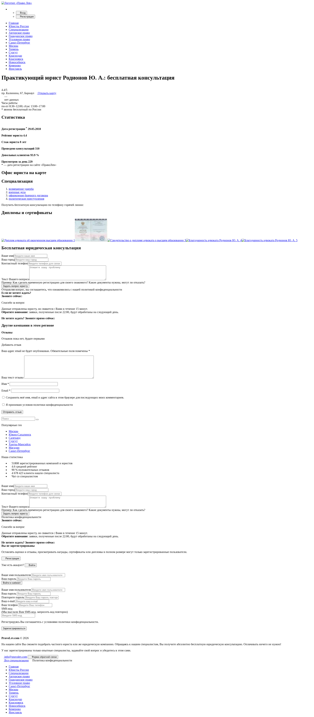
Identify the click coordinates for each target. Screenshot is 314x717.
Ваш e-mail (8, 601)
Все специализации (16, 660)
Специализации (19, 29)
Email (5, 390)
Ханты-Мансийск (20, 444)
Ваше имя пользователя (16, 575)
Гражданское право (21, 36)
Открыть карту (46, 93)
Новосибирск (17, 62)
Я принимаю (39, 404)
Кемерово (15, 65)
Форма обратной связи (44, 657)
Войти (31, 565)
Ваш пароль (8, 578)
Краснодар (15, 55)
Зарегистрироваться (14, 628)
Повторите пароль (12, 597)
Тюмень (14, 49)
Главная (14, 23)
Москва (13, 45)
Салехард (14, 437)
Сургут (13, 52)
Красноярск (16, 59)
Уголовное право (19, 39)
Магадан (14, 447)
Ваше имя (7, 255)
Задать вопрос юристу (15, 286)
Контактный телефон (14, 263)
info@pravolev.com (15, 656)
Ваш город (8, 259)
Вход (22, 12)
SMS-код (34, 610)
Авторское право (19, 32)
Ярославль (15, 68)
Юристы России (19, 26)
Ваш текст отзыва (12, 377)
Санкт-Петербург (19, 42)
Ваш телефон (9, 605)
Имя (5, 383)
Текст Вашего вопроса (15, 279)
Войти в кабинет (12, 582)
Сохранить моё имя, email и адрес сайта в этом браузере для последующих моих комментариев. (65, 397)
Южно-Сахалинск (20, 434)
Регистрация (26, 16)
